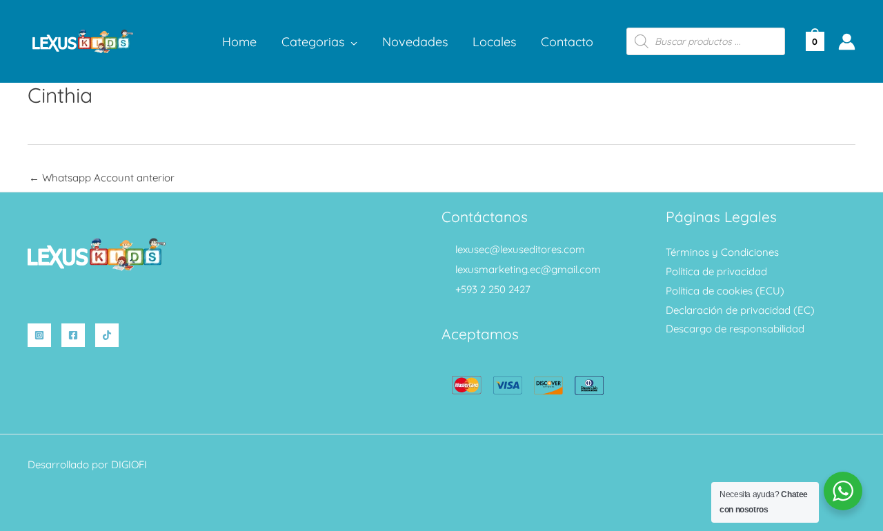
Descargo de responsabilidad (735, 328)
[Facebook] (73, 335)
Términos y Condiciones (722, 252)
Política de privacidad (716, 271)
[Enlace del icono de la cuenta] (846, 41)
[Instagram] (39, 335)
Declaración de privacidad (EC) (740, 310)
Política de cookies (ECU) (725, 290)
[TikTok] (107, 335)
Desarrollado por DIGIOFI (87, 464)
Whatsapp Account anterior (102, 177)
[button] (350, 41)
